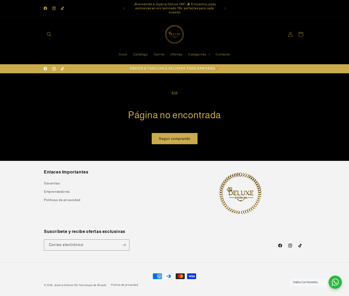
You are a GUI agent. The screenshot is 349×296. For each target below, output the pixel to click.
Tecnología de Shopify (92, 285)
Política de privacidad (124, 284)
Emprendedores (57, 191)
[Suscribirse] (124, 245)
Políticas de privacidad (62, 200)
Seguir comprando (174, 139)
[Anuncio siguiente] (225, 8)
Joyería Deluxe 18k (66, 285)
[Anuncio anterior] (124, 8)
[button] (49, 34)
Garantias (52, 183)
